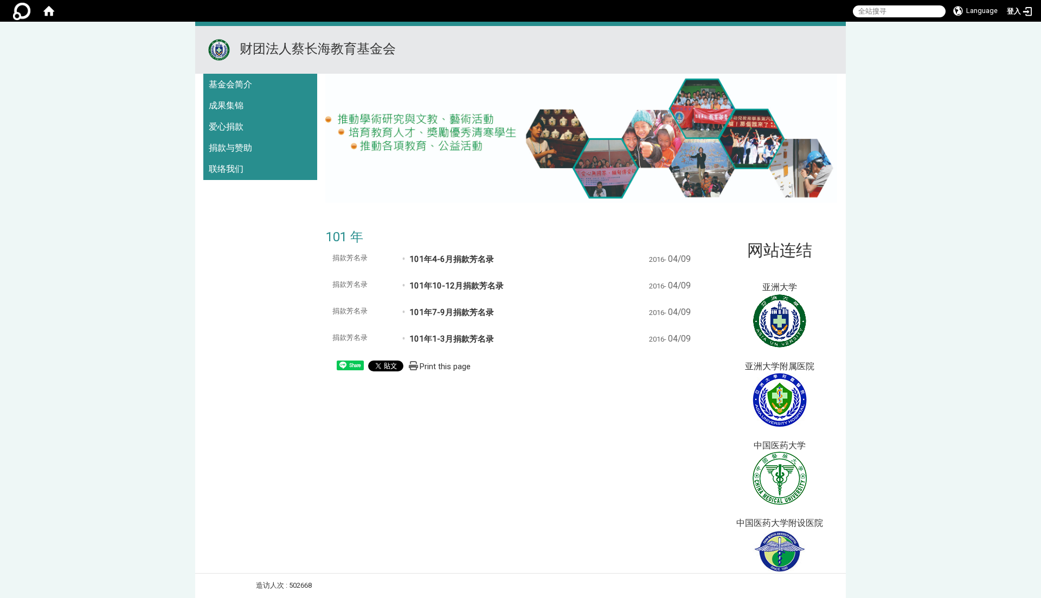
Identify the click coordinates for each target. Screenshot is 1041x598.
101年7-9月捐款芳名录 (451, 312)
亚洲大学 (779, 287)
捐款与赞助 (230, 148)
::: (833, 39)
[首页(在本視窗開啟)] (48, 11)
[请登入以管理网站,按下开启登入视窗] (21, 11)
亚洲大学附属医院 (779, 366)
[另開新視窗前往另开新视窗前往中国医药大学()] (780, 478)
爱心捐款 (226, 126)
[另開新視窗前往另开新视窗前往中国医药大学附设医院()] (780, 550)
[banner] (581, 142)
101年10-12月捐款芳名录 (456, 286)
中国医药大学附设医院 (779, 523)
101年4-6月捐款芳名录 (451, 259)
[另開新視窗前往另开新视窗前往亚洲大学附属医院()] (780, 399)
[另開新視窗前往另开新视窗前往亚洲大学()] (780, 320)
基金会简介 (230, 84)
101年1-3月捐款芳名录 (451, 339)
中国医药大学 (780, 445)
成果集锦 (226, 105)
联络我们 (226, 169)
